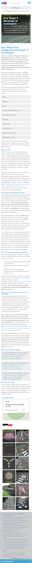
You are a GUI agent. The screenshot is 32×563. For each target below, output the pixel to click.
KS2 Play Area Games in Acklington (13, 518)
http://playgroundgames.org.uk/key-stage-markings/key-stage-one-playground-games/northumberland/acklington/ (15, 186)
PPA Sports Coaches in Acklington (13, 536)
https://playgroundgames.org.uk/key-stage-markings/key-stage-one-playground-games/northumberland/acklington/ (14, 356)
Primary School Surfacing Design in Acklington (16, 542)
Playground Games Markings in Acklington (15, 525)
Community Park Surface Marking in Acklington (16, 544)
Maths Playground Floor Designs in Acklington (16, 527)
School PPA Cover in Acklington (12, 532)
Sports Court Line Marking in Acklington (14, 553)
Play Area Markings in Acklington (12, 529)
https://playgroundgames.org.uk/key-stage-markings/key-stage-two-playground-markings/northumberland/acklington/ (14, 366)
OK (24, 410)
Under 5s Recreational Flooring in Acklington (16, 541)
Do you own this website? (11, 410)
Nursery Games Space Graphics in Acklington (16, 539)
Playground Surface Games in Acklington (13, 513)
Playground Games (24, 558)
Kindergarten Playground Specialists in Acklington (14, 548)
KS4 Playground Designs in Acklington (14, 522)
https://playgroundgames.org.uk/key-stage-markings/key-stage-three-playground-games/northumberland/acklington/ (14, 377)
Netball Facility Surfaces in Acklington (14, 554)
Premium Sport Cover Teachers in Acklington (16, 534)
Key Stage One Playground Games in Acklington (17, 517)
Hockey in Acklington (9, 556)
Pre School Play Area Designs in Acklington (15, 546)
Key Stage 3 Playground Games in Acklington (16, 520)
